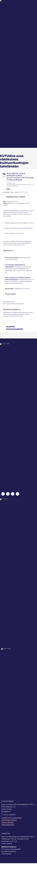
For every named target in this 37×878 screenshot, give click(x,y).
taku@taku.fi (5, 811)
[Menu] (30, 4)
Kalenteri (10, 327)
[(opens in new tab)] (9, 572)
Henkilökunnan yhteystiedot (11, 818)
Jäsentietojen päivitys (9, 820)
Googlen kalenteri (14, 329)
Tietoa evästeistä (7, 822)
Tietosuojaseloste (7, 825)
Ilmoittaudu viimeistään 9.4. (11, 309)
